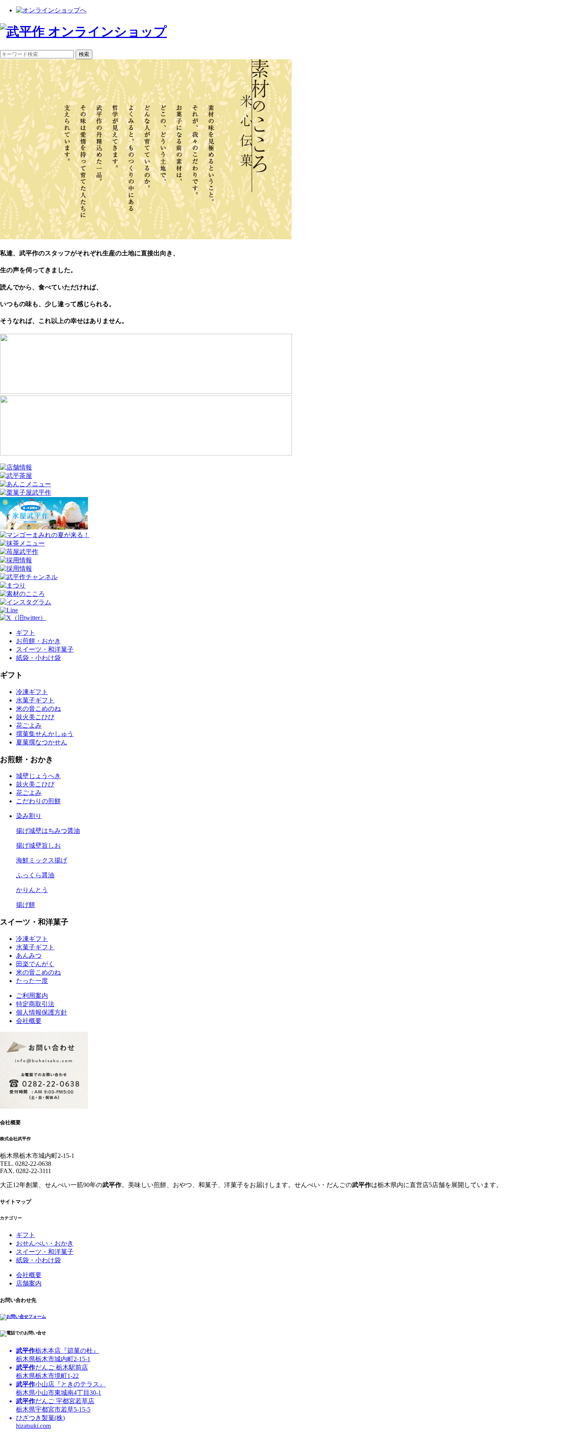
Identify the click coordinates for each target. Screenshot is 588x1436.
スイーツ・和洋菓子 (45, 649)
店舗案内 (29, 1283)
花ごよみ (29, 725)
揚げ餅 (25, 904)
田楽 (35, 964)
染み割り (29, 815)
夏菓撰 (41, 742)
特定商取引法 (35, 1004)
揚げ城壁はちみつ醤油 (48, 830)
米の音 (38, 708)
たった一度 (32, 980)
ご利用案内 (32, 995)
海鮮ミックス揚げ (41, 860)
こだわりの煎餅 (38, 801)
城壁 (38, 775)
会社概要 (29, 1020)
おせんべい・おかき (45, 1243)
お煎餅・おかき (38, 641)
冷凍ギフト (32, 691)
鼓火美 (35, 717)
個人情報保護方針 (41, 1012)
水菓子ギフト (35, 700)
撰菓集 (45, 733)
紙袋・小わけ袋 (38, 657)
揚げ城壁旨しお (38, 845)
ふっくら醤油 (35, 875)
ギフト (25, 632)
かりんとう (32, 889)
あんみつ (29, 955)
